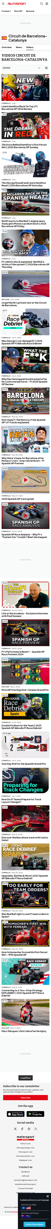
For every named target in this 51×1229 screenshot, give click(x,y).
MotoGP (18, 11)
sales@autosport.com (25, 1192)
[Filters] (46, 68)
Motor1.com (25, 1144)
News (19, 47)
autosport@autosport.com (25, 1180)
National (30, 11)
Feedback (25, 1172)
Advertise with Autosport (25, 1184)
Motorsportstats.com (25, 1156)
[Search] (41, 3)
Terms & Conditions (12, 1207)
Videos (29, 47)
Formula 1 (6, 11)
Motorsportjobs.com (25, 1148)
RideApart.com (25, 1160)
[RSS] (35, 1128)
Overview (7, 47)
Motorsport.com (25, 1152)
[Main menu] (3, 3)
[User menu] (46, 3)
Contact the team (25, 1188)
